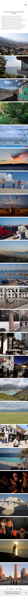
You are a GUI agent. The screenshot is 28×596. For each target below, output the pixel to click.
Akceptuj (8, 593)
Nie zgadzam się (16, 593)
